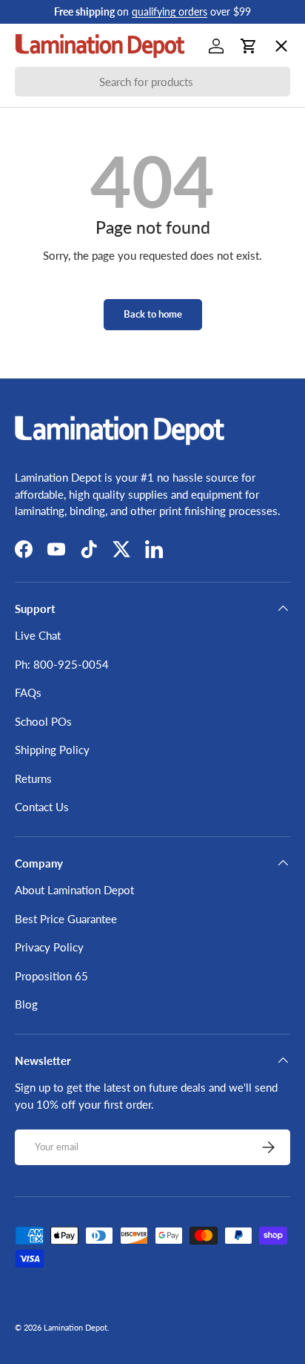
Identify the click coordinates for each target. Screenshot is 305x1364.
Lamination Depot (75, 1327)
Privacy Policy (49, 947)
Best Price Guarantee (66, 918)
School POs (55, 472)
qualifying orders (169, 12)
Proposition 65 (51, 976)
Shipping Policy (52, 749)
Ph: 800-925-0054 (62, 664)
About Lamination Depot (74, 889)
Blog (26, 1004)
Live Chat (38, 635)
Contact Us (42, 806)
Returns (33, 778)
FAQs (28, 692)
